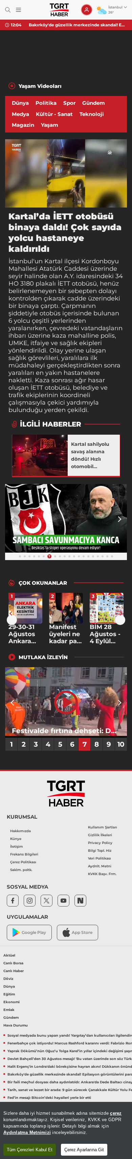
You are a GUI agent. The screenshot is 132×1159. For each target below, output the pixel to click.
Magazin (23, 125)
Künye (15, 839)
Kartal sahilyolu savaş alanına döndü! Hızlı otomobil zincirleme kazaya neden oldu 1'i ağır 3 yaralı (93, 455)
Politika (46, 103)
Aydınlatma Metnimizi (27, 1132)
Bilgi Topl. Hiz (99, 850)
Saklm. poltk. (21, 870)
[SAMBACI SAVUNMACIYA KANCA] (66, 518)
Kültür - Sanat (54, 114)
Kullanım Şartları (102, 827)
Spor (69, 103)
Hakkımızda (20, 831)
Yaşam (49, 125)
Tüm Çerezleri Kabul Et (29, 1149)
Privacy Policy (100, 843)
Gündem (93, 103)
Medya (20, 114)
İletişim (16, 846)
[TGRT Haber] (59, 9)
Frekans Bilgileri (24, 854)
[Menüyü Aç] (18, 10)
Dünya (20, 103)
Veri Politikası (99, 858)
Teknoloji (92, 114)
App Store (82, 932)
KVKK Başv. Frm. (102, 874)
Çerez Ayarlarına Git (84, 1149)
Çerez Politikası (23, 862)
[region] (66, 1130)
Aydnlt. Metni (99, 866)
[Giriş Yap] (86, 10)
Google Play (34, 932)
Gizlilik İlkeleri (100, 835)
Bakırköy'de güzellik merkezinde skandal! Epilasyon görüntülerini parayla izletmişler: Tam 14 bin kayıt (78, 24)
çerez (116, 1113)
